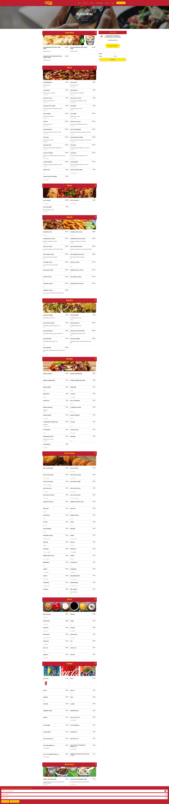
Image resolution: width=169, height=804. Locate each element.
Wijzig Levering (121, 2)
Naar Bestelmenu (112, 45)
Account (107, 3)
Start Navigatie (99, 3)
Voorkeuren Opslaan (15, 801)
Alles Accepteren (5, 801)
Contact (92, 3)
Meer (113, 3)
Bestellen (85, 3)
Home (79, 3)
